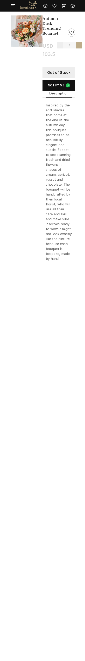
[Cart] (63, 6)
